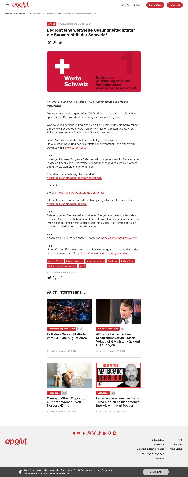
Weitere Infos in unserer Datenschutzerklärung (47, 473)
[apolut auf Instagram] (89, 433)
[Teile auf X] (55, 42)
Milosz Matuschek (95, 261)
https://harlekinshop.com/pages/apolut (104, 253)
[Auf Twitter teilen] (55, 278)
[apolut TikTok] (99, 433)
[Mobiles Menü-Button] (7, 5)
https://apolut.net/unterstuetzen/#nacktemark (74, 177)
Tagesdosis (54, 393)
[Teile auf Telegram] (49, 42)
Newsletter (175, 5)
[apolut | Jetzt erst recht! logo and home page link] (20, 5)
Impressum (159, 458)
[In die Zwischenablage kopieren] (60, 42)
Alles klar (156, 472)
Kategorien (20, 14)
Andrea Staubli (55, 261)
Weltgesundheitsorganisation (62, 266)
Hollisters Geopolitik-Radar (61, 328)
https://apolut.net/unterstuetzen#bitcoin (81, 192)
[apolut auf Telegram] (73, 433)
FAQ (180, 440)
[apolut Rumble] (104, 433)
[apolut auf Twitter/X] (94, 433)
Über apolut (176, 449)
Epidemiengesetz (74, 261)
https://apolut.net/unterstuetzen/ (67, 203)
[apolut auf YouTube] (79, 433)
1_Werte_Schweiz (75, 147)
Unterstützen (155, 5)
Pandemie (112, 261)
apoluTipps (103, 393)
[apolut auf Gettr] (84, 433)
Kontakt (178, 444)
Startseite (9, 14)
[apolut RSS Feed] (114, 433)
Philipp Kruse (127, 261)
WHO (82, 266)
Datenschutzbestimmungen (150, 449)
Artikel (30, 14)
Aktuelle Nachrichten (108, 328)
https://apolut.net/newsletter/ (119, 238)
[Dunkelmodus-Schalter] (125, 5)
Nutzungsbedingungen (153, 453)
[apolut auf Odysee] (109, 433)
